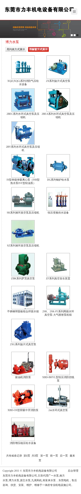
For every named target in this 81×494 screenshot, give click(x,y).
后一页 (64, 455)
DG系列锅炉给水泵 (58, 179)
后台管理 (73, 470)
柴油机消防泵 (23, 377)
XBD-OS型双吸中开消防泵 (23, 410)
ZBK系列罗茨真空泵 (23, 278)
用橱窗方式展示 (38, 49)
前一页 (54, 455)
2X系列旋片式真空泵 (58, 81)
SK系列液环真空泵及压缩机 (23, 212)
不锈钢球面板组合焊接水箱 (23, 311)
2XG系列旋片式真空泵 (23, 344)
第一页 (44, 455)
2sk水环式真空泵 (58, 410)
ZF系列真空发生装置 (58, 278)
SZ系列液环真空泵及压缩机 (23, 245)
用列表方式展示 (16, 49)
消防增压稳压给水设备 (23, 443)
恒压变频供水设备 (58, 212)
